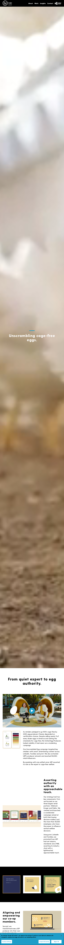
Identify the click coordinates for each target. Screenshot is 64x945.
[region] (32, 939)
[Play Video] (32, 711)
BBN (58, 3)
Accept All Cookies (44, 941)
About (30, 3)
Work (36, 3)
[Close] (61, 936)
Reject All (56, 941)
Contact (50, 3)
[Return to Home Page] (7, 3)
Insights (43, 3)
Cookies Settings (6, 941)
